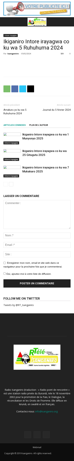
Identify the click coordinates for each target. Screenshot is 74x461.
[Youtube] (46, 434)
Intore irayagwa (10, 35)
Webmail (37, 447)
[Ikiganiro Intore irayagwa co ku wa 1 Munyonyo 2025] (12, 138)
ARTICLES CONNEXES (14, 125)
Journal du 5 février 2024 (57, 109)
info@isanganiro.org (46, 411)
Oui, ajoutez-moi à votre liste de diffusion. (28, 273)
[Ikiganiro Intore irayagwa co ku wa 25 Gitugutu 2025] (12, 155)
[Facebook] (27, 434)
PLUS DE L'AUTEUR (38, 125)
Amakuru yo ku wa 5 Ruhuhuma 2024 (14, 111)
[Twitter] (37, 434)
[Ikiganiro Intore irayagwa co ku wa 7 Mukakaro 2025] (12, 171)
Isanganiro (13, 53)
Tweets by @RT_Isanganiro (18, 305)
